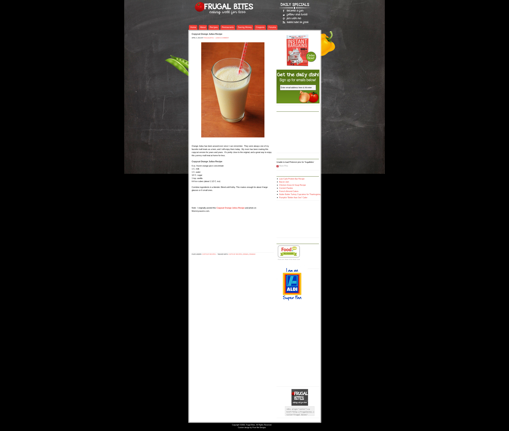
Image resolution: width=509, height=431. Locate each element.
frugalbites (209, 38)
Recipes (214, 27)
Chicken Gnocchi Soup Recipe (292, 185)
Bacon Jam (284, 182)
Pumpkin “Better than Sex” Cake (293, 197)
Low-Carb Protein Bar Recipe (291, 179)
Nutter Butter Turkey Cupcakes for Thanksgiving (300, 194)
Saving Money (245, 27)
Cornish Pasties (286, 188)
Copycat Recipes (209, 254)
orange (252, 254)
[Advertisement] (240, 41)
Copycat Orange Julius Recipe (207, 34)
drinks (245, 254)
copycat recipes (235, 254)
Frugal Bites (208, 6)
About (203, 27)
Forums (272, 27)
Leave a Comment (222, 38)
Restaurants (228, 27)
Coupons (260, 27)
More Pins (283, 166)
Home (193, 27)
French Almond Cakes (289, 191)
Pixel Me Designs (259, 427)
